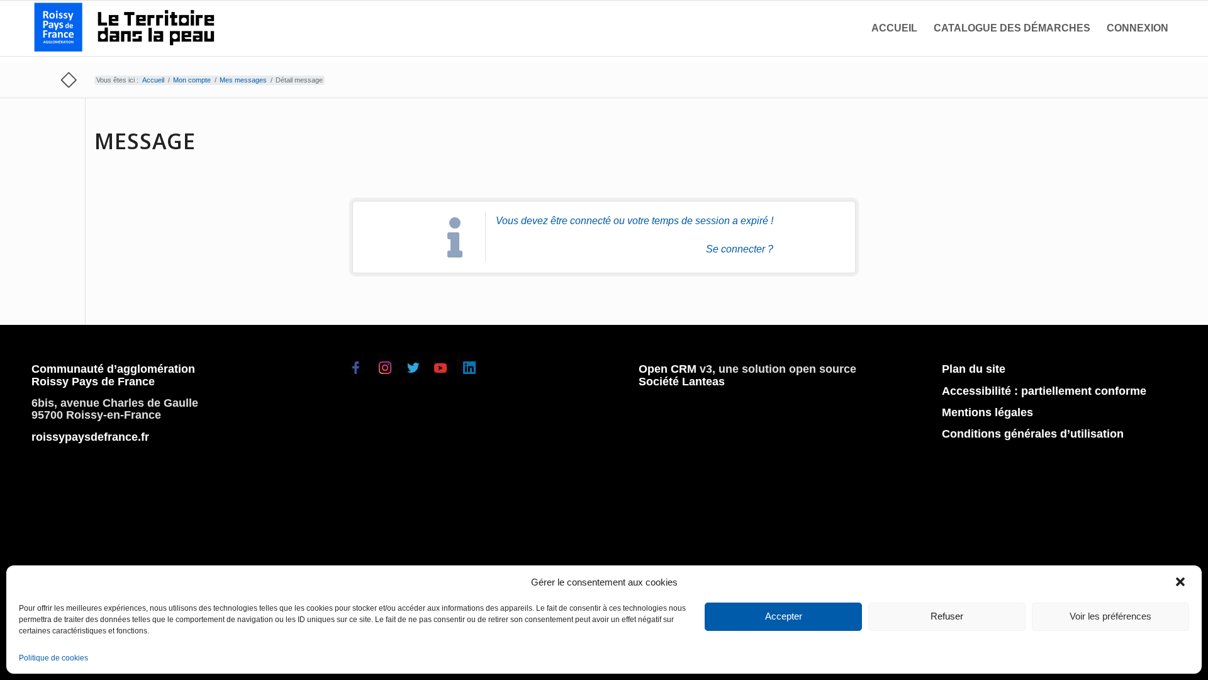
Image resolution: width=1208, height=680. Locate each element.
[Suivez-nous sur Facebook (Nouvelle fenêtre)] (357, 376)
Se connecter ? (739, 249)
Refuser (947, 616)
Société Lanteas (682, 381)
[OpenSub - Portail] (125, 28)
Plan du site (973, 369)
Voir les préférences (1110, 616)
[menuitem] (894, 28)
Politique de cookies (53, 658)
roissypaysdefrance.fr (90, 437)
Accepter (783, 616)
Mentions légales (987, 412)
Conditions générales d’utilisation (1033, 434)
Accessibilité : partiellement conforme (1044, 391)
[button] (1181, 582)
